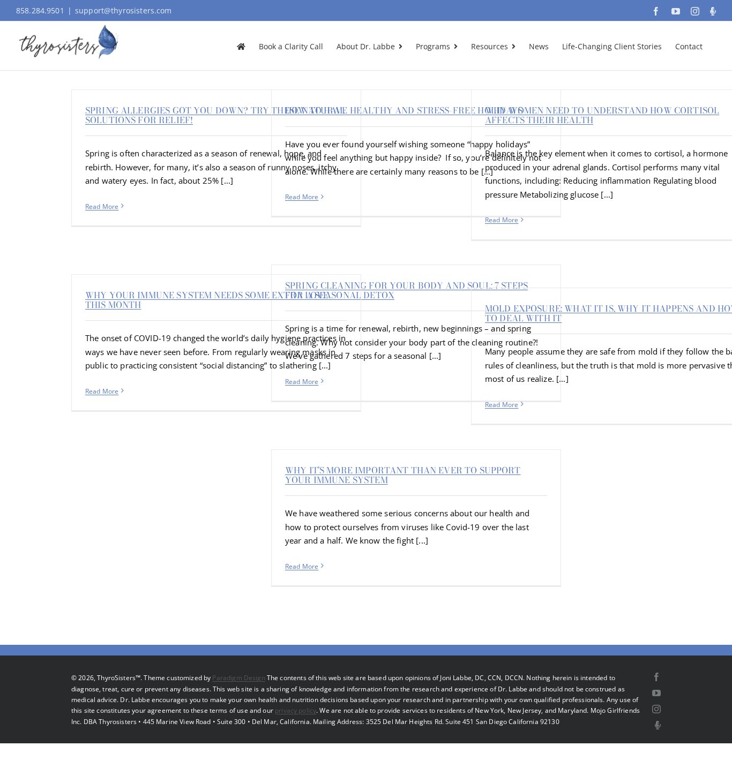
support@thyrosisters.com (123, 10)
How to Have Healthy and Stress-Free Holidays (404, 110)
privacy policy (295, 710)
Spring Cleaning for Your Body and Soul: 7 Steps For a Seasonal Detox (406, 290)
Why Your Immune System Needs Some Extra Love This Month (207, 300)
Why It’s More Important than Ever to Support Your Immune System (403, 475)
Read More (101, 206)
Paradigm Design (238, 677)
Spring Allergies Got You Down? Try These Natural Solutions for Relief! (215, 115)
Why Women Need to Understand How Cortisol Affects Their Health (602, 115)
